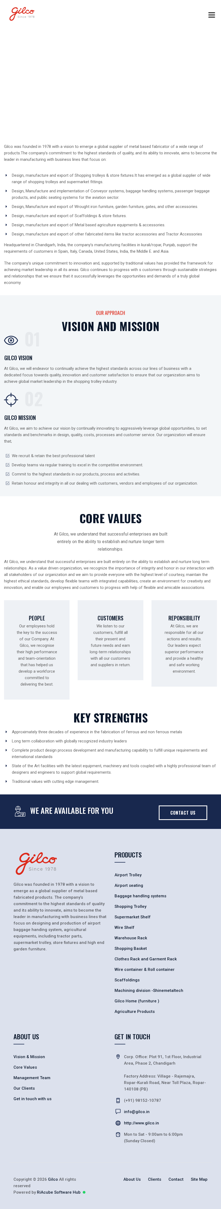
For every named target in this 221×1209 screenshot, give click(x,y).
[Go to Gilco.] (15, 83)
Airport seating (129, 885)
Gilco (53, 1179)
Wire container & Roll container (145, 969)
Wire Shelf (124, 927)
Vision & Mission (29, 1056)
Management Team (31, 1077)
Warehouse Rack (131, 938)
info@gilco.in (137, 1111)
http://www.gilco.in (141, 1123)
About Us (132, 1179)
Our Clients (24, 1088)
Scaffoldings (127, 980)
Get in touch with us (32, 1098)
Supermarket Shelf (133, 917)
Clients (154, 1179)
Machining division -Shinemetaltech (149, 990)
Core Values (25, 1067)
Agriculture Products (135, 1011)
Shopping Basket (131, 948)
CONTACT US (183, 813)
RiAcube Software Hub (59, 1192)
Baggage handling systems (140, 896)
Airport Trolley (128, 875)
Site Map (199, 1179)
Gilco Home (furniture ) (137, 1001)
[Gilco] (22, 13)
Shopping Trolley (130, 906)
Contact (176, 1179)
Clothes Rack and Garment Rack (146, 959)
